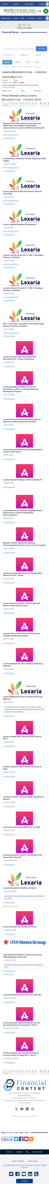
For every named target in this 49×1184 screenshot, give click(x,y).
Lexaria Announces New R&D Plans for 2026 (21, 827)
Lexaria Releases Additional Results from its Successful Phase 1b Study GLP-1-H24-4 (21, 1024)
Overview (7, 67)
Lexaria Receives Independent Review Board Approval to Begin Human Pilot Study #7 (22, 420)
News (5, 4)
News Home (6, 18)
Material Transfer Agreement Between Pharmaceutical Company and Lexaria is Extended (24, 544)
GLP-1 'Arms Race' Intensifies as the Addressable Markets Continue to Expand (23, 325)
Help (27, 1152)
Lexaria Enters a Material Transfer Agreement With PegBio (24, 159)
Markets (7, 62)
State (22, 18)
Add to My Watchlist (8, 87)
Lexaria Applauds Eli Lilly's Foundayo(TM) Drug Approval (23, 665)
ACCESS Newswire (10, 138)
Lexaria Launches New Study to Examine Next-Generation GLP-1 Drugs (23, 574)
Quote (9, 91)
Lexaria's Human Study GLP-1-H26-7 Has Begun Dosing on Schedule (23, 256)
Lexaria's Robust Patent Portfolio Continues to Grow (22, 768)
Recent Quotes (8, 55)
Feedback (24, 1181)
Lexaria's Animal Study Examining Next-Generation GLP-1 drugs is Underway (20, 358)
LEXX (18, 77)
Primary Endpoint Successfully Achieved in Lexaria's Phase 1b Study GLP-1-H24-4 (21, 1054)
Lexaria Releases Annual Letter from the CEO (22, 995)
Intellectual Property (12, 906)
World (39, 18)
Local (16, 18)
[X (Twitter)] (16, 1109)
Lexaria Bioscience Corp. (13, 134)
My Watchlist (24, 55)
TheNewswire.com (10, 716)
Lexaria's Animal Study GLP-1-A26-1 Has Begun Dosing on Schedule (23, 289)
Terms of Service (17, 1161)
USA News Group (11, 971)
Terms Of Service (24, 1103)
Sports (16, 4)
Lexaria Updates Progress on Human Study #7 (22, 480)
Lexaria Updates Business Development (19, 224)
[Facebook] (21, 1109)
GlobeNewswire (9, 974)
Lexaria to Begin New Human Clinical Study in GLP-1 (22, 737)
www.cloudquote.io (24, 1095)
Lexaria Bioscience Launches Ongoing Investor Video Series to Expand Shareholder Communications (22, 512)
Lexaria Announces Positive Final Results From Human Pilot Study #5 (22, 856)
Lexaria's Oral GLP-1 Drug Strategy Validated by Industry (23, 798)
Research (37, 91)
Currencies (19, 67)
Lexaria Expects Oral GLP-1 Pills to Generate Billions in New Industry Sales (21, 604)
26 (41, 103)
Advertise (19, 1152)
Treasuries (38, 67)
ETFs (27, 62)
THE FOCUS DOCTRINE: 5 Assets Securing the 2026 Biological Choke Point (22, 956)
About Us (9, 1152)
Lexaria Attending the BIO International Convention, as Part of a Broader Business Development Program (20, 389)
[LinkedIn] (27, 1109)
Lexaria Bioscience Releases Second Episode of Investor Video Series (23, 450)
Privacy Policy (37, 1100)
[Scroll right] (47, 4)
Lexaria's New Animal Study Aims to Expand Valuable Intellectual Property (21, 634)
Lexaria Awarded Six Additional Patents (20, 888)
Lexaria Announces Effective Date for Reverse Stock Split (22, 192)
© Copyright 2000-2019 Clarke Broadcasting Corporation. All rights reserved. (24, 1166)
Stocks (18, 62)
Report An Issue (37, 1152)
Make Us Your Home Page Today (15, 1133)
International (29, 67)
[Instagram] (32, 1109)
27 (45, 103)
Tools (37, 62)
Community (29, 4)
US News (30, 18)
